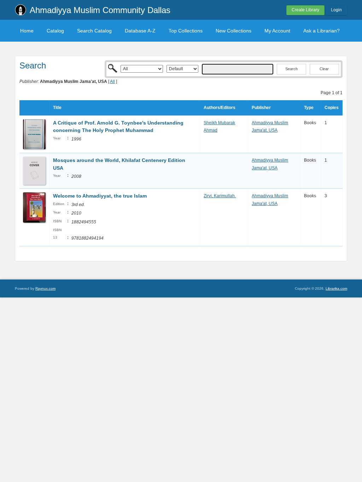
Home (27, 31)
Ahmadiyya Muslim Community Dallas (100, 10)
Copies (332, 107)
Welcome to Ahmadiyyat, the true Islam (100, 196)
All (112, 81)
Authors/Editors (219, 107)
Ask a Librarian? (321, 31)
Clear (324, 69)
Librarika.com (336, 288)
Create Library (305, 9)
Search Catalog (94, 31)
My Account (277, 31)
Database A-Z (140, 31)
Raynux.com (45, 288)
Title (57, 107)
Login (336, 9)
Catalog (55, 31)
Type (309, 107)
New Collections (233, 31)
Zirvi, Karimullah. (220, 195)
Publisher (261, 107)
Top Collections (186, 31)
